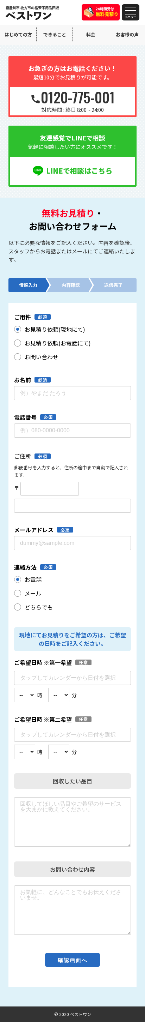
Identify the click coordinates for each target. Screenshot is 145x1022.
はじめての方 (18, 34)
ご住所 (22, 456)
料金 (90, 34)
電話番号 (25, 417)
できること (54, 34)
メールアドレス (33, 530)
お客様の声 (127, 34)
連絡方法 (25, 567)
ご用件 (22, 317)
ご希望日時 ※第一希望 (43, 662)
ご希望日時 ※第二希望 (43, 719)
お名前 (22, 380)
